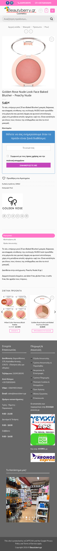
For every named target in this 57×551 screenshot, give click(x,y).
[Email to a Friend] (18, 216)
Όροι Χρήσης (39, 389)
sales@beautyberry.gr (17, 393)
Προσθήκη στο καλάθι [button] (42, 331)
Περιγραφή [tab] (7, 235)
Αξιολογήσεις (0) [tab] (9, 239)
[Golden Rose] (12, 203)
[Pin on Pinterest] (22, 216)
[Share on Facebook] (9, 216)
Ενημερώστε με (28, 165)
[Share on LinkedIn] (26, 216)
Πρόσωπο (37, 27)
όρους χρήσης (32, 156)
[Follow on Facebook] (7, 3)
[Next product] (26, 31)
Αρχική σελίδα (14, 27)
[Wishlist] (40, 11)
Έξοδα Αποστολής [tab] (10, 243)
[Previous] (2, 317)
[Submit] (51, 18)
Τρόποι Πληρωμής (41, 377)
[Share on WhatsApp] (4, 216)
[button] (46, 10)
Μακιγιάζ (26, 27)
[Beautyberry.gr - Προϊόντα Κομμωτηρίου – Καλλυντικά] (20, 10)
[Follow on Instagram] (11, 3)
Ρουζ (47, 27)
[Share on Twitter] (13, 216)
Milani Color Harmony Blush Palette (14, 323)
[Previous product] (31, 31)
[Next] (54, 317)
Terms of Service (30, 543)
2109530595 (25, 3)
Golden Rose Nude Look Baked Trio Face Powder (42, 323)
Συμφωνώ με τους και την (25, 158)
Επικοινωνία (38, 398)
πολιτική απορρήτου (15, 160)
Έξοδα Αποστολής (41, 358)
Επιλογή (14, 331)
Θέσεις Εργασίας (40, 393)
